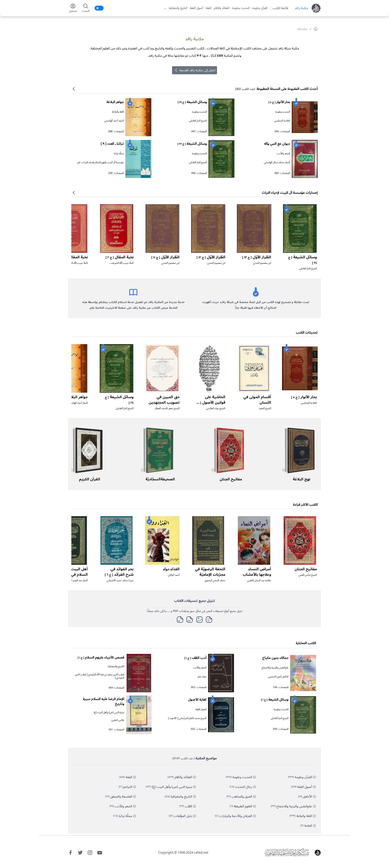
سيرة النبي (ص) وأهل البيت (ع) (109, 712)
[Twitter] (80, 852)
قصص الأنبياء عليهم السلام (101, 657)
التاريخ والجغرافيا (178, 8)
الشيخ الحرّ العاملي (198, 120)
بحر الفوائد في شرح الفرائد (119, 571)
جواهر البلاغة (115, 102)
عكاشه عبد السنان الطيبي (259, 580)
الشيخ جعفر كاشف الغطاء (167, 408)
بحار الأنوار (279, 102)
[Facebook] (70, 852)
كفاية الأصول (197, 699)
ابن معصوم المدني (262, 263)
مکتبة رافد (301, 8)
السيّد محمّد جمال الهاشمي (277, 162)
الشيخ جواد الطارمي (215, 408)
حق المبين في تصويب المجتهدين (164, 399)
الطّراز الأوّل (256, 257)
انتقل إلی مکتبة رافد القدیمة (197, 70)
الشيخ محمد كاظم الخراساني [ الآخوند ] (187, 718)
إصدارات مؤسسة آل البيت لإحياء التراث (290, 192)
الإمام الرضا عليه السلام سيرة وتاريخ (103, 701)
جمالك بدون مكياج (275, 657)
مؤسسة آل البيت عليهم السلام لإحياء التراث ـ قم (101, 162)
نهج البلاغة (301, 479)
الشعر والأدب (283, 153)
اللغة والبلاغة (118, 111)
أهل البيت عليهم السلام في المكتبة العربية (73, 574)
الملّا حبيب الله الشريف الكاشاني (122, 265)
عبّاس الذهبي (117, 720)
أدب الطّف (195, 657)
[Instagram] (90, 852)
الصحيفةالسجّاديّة (160, 479)
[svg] (316, 29)
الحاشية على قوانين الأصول (210, 402)
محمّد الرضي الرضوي (215, 580)
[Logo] (317, 852)
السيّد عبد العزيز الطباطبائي (75, 580)
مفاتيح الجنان (231, 479)
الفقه (208, 8)
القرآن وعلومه (259, 8)
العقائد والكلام (221, 8)
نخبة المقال (120, 257)
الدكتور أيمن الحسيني (278, 676)
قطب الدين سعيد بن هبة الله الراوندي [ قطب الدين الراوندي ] (99, 676)
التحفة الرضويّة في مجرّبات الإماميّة (210, 571)
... (165, 8)
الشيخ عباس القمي (308, 575)
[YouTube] (99, 852)
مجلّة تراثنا (119, 153)
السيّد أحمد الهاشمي (114, 120)
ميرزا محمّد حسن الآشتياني (120, 580)
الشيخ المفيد (265, 408)
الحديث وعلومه (241, 8)
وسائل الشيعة (192, 102)
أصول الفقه (196, 8)
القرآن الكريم (89, 479)
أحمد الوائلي (174, 575)
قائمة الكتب (280, 8)
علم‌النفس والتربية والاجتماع (275, 667)
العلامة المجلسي (282, 120)
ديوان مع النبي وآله (277, 143)
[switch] (99, 8)
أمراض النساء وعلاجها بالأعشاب (257, 571)
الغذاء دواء (171, 569)
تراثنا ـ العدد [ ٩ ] (112, 143)
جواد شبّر (202, 676)
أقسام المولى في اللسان (257, 399)
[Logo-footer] (287, 853)
